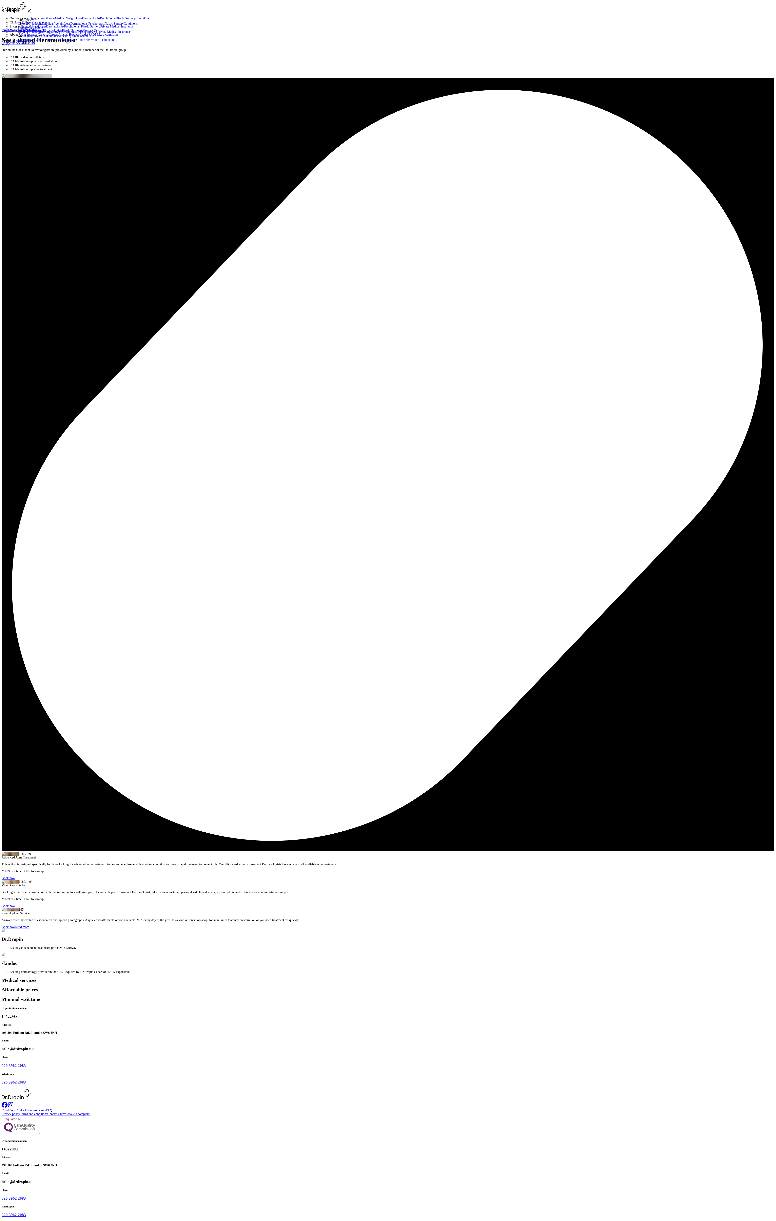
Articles (60, 39)
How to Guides (75, 39)
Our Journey (26, 39)
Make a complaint (103, 39)
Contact (40, 39)
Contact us (9, 43)
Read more (22, 927)
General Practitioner (30, 23)
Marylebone (35, 27)
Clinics (20, 1110)
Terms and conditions (33, 1114)
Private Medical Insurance (114, 31)
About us (30, 1110)
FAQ (88, 39)
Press (64, 1114)
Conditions (131, 23)
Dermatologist (79, 23)
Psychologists (51, 35)
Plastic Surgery (114, 23)
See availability (25, 43)
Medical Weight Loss (56, 23)
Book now (8, 878)
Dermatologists (32, 35)
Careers (50, 39)
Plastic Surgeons (70, 35)
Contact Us (88, 35)
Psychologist (96, 23)
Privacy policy (11, 1114)
